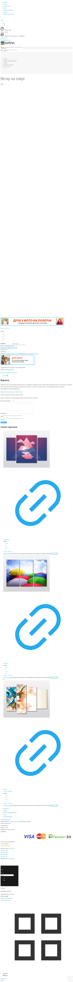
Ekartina (6, 349)
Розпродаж (6, 808)
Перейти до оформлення (7, 898)
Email (2, 419)
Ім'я (2, 416)
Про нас (5, 4)
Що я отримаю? (13, 372)
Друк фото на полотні (8, 14)
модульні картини (14, 821)
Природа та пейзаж (8, 64)
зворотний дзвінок (9, 369)
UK (4, 25)
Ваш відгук (4, 413)
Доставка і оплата (5, 372)
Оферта (5, 810)
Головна (5, 2)
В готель (27, 353)
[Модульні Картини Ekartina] (7, 44)
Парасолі (5, 663)
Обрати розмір (7, 553)
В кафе (31, 353)
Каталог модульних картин (10, 60)
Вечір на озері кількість (6, 345)
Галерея (5, 62)
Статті (4, 8)
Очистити (15, 343)
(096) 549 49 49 (4, 850)
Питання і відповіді (8, 10)
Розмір (2, 331)
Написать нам (4, 856)
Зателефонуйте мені (6, 40)
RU (4, 23)
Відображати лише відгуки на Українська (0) (11, 391)
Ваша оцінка (4, 401)
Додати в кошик (4, 347)
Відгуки (5, 12)
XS (4, 334)
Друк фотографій (7, 816)
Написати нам (4, 852)
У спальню (36, 353)
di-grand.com (11, 848)
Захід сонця (6, 539)
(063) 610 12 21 (4, 38)
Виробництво (6, 6)
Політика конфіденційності (10, 812)
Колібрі (5, 789)
